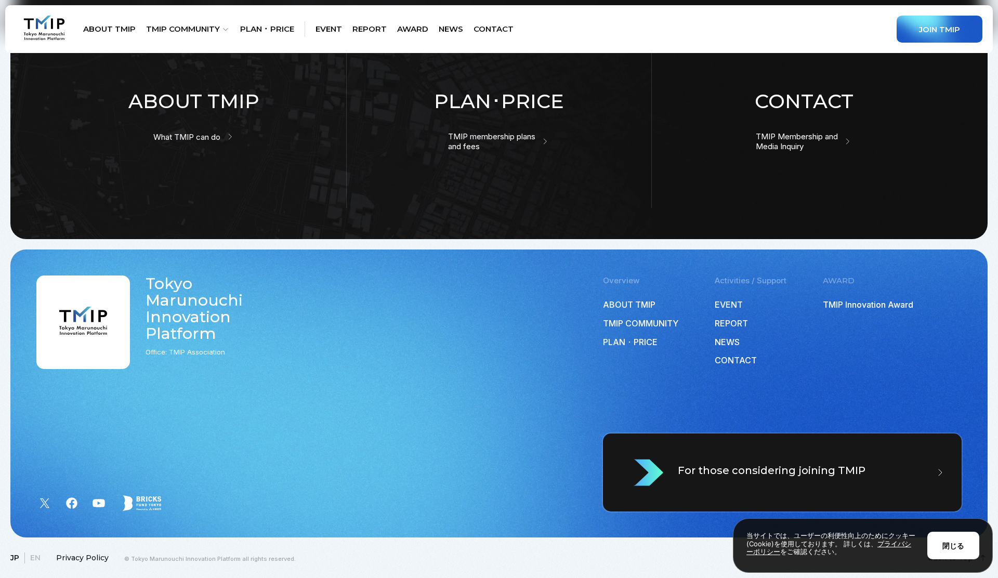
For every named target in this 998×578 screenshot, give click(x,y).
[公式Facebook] (71, 503)
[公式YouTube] (98, 503)
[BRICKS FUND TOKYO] (142, 503)
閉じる (953, 545)
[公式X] (44, 503)
